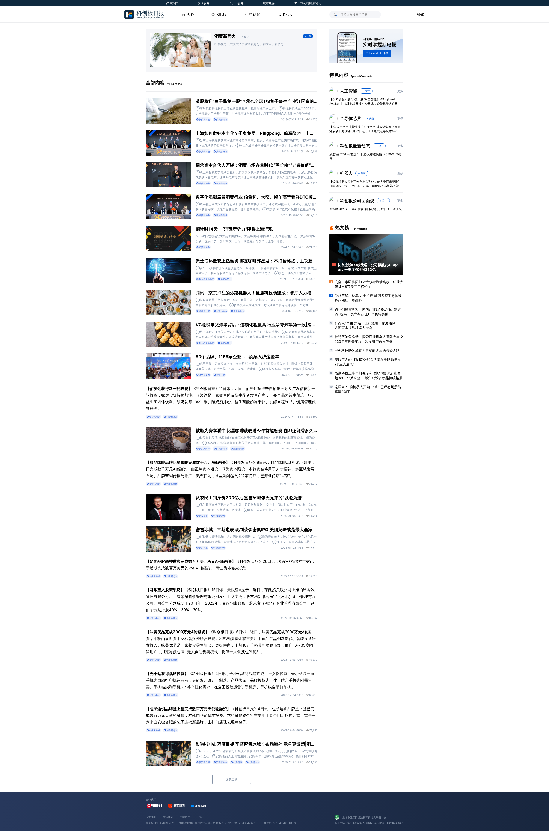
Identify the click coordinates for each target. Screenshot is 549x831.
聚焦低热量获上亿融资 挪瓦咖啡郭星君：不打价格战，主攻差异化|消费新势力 (256, 261)
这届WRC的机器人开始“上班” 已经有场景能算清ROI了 (368, 389)
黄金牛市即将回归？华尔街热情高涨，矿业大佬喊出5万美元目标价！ (369, 284)
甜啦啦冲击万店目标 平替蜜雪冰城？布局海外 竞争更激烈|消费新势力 (256, 744)
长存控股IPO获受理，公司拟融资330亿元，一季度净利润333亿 (368, 267)
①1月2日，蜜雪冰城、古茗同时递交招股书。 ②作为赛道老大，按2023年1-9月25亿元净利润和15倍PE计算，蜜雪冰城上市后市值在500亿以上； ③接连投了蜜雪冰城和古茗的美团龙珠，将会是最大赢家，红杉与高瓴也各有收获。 (256, 539)
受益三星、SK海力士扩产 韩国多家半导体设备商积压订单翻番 (368, 297)
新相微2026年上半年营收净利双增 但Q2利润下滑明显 (365, 209)
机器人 (346, 173)
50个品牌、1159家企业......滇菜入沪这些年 (237, 356)
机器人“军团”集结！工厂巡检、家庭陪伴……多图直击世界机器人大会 (368, 325)
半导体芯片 (350, 118)
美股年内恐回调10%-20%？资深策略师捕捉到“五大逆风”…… (368, 361)
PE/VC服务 (236, 3)
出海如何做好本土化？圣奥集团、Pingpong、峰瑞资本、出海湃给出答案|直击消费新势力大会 (256, 133)
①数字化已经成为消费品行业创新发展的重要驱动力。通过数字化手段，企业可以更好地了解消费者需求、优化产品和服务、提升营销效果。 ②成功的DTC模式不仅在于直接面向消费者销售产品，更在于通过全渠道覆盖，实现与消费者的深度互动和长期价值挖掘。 (256, 207)
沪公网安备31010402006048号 (278, 823)
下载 (199, 816)
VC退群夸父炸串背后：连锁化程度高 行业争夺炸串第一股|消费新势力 (256, 324)
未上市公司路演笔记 (307, 3)
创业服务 (204, 3)
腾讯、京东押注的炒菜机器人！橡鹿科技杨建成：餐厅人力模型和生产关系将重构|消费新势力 (256, 292)
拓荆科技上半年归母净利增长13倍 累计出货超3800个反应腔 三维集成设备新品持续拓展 (369, 375)
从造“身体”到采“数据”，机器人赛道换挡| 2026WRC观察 (365, 156)
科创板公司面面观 (357, 200)
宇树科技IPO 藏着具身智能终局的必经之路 (367, 350)
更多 (400, 91)
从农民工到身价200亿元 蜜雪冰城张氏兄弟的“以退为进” (249, 497)
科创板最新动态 (355, 145)
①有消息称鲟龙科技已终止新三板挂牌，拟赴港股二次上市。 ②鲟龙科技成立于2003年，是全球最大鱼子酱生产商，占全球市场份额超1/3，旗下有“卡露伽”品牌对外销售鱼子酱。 (256, 110)
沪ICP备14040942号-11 (242, 823)
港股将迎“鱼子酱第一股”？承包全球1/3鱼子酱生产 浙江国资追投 (256, 101)
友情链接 (185, 816)
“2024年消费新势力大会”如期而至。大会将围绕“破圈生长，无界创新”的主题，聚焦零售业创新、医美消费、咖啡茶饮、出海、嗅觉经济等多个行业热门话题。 (255, 238)
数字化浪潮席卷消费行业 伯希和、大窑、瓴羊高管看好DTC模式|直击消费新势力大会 (256, 197)
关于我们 (151, 816)
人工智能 (348, 91)
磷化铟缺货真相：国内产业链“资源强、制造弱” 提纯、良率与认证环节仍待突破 (368, 311)
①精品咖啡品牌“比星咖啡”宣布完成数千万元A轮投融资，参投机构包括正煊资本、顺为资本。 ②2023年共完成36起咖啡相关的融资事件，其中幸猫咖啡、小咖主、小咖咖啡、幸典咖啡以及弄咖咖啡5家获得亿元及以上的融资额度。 (256, 440)
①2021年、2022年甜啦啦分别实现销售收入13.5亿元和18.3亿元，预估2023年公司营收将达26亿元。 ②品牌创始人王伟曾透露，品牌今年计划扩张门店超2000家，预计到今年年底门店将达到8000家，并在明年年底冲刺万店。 (256, 754)
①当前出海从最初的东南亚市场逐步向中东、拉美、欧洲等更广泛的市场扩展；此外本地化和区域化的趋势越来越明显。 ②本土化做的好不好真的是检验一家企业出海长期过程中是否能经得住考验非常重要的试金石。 (256, 143)
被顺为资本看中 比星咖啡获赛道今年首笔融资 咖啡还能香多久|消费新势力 (256, 430)
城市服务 (269, 3)
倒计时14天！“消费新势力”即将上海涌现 (234, 229)
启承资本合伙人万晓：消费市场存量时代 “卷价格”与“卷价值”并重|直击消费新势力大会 (256, 165)
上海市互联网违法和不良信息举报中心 (364, 817)
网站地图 (168, 816)
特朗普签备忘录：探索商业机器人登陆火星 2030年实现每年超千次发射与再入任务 (369, 339)
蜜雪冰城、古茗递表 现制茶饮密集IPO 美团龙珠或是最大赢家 (254, 529)
